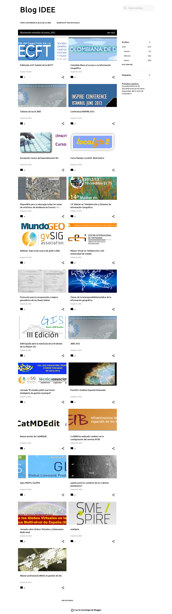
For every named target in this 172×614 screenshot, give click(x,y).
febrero (127, 56)
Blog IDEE (37, 9)
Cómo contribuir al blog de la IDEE (35, 23)
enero (126, 60)
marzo (127, 51)
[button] (62, 77)
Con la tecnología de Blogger (87, 610)
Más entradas (67, 600)
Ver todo (111, 33)
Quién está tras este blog (68, 23)
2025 (124, 47)
